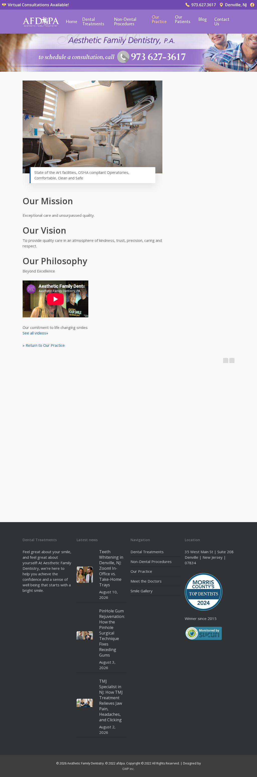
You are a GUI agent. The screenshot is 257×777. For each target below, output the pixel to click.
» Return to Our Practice (44, 345)
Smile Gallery (142, 590)
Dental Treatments (93, 21)
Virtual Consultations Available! (38, 5)
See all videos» (35, 332)
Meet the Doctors (146, 581)
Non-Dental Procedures (125, 21)
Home (71, 21)
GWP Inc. (128, 769)
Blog (203, 19)
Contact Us (221, 21)
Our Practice (159, 19)
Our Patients (182, 19)
